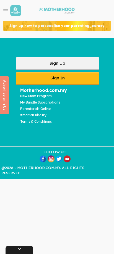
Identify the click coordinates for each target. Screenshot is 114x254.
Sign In (57, 78)
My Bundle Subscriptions (40, 102)
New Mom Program (36, 96)
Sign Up (57, 63)
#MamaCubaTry (33, 115)
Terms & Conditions (36, 121)
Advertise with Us (4, 95)
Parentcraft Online (35, 109)
